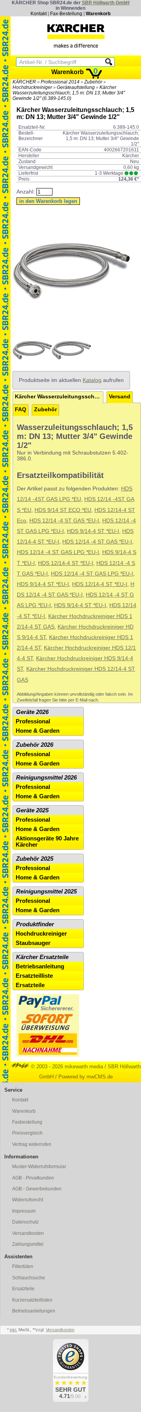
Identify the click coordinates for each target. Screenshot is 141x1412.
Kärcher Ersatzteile (42, 957)
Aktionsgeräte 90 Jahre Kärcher (47, 841)
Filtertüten (22, 1266)
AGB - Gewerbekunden (36, 1189)
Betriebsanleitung (40, 966)
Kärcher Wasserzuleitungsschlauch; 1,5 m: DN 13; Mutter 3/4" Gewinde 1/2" (59, 397)
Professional (33, 721)
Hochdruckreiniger (32, 87)
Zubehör (93, 82)
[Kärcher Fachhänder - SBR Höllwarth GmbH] (76, 35)
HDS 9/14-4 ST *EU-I (93, 531)
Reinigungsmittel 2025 (46, 891)
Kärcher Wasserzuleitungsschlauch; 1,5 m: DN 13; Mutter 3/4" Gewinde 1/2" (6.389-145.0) (69, 93)
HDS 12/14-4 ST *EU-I (65, 563)
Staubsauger (33, 943)
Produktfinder (35, 924)
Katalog (92, 380)
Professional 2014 (60, 82)
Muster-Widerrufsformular (39, 1166)
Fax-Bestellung (66, 13)
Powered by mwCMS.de (85, 1077)
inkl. (13, 1329)
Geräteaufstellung (76, 87)
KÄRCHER (24, 82)
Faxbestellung (27, 1122)
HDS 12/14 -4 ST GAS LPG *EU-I (58, 552)
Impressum (24, 1211)
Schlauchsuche (28, 1278)
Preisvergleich (27, 1133)
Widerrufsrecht (27, 1199)
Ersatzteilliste (34, 976)
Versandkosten (28, 1233)
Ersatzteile (30, 985)
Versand (119, 397)
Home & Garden (38, 731)
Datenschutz (25, 1222)
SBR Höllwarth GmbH (106, 2)
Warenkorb (98, 13)
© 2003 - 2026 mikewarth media (66, 1066)
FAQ (20, 409)
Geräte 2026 (32, 712)
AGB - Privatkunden (33, 1178)
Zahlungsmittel (27, 1244)
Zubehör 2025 (34, 859)
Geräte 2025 (32, 810)
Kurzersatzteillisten (32, 1300)
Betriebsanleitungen (33, 1311)
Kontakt (39, 13)
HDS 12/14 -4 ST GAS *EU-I (64, 521)
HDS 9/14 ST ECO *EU (62, 510)
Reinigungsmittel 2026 (46, 777)
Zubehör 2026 (34, 745)
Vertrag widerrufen (31, 1144)
